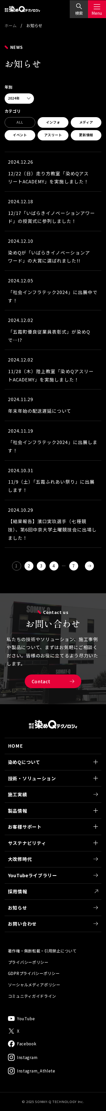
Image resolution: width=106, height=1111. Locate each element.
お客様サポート (25, 826)
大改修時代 (20, 859)
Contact (41, 681)
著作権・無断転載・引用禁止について (42, 951)
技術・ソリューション (32, 778)
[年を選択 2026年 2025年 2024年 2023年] (19, 98)
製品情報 (17, 810)
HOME (15, 745)
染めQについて (24, 762)
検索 (79, 13)
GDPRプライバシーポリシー (34, 973)
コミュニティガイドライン (32, 996)
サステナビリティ (27, 843)
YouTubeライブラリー (32, 875)
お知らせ (17, 907)
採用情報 (17, 891)
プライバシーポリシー (28, 962)
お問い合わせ (22, 923)
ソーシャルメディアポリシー (34, 984)
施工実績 (17, 794)
